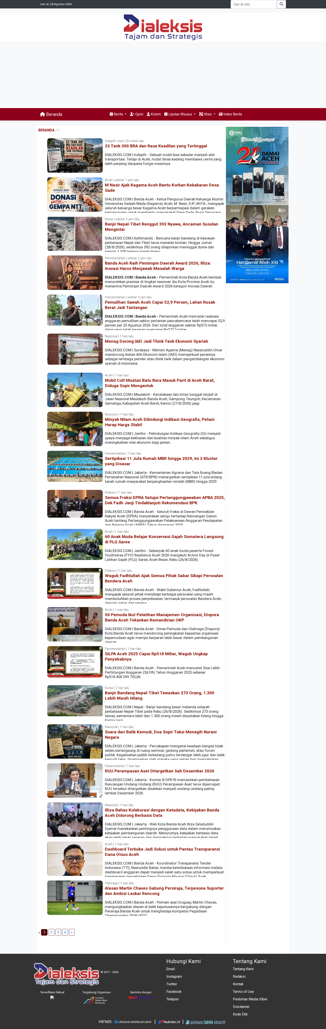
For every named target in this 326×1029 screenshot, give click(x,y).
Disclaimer (241, 1007)
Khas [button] (208, 114)
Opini (138, 114)
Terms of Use (243, 991)
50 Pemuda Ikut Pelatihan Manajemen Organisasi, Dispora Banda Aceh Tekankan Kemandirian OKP (162, 617)
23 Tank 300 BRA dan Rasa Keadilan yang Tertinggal (156, 145)
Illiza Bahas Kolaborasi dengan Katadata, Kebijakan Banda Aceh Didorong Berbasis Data (162, 812)
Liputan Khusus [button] (180, 114)
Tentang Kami (243, 969)
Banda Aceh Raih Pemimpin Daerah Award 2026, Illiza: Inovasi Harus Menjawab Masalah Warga (158, 266)
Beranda (53, 114)
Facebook (174, 991)
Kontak (238, 984)
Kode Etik (240, 1014)
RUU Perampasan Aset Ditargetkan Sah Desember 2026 (159, 771)
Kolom (155, 114)
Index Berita (232, 114)
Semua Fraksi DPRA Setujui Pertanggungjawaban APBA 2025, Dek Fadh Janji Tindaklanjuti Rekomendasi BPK (165, 500)
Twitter (171, 984)
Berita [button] (118, 114)
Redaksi (239, 976)
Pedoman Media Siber (250, 999)
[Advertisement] (163, 75)
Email (170, 969)
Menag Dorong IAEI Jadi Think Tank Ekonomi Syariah (156, 341)
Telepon (172, 999)
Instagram (174, 976)
